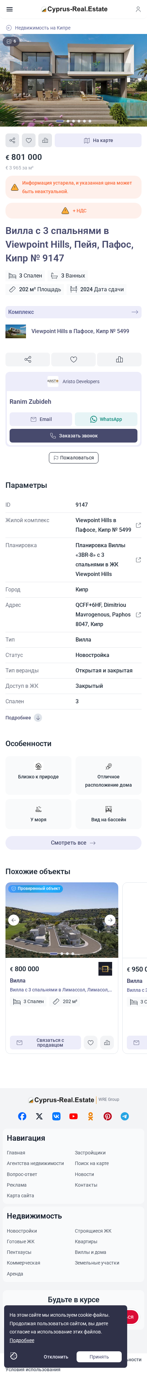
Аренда (15, 1274)
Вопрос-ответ (22, 1174)
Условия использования (33, 1369)
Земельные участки (97, 1263)
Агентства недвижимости (35, 1163)
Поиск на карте (92, 1163)
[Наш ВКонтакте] (56, 1116)
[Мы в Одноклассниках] (90, 1116)
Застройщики (90, 1152)
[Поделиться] (12, 140)
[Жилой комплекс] (138, 525)
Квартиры (86, 1241)
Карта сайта (20, 1195)
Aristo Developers (81, 381)
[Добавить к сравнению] (45, 140)
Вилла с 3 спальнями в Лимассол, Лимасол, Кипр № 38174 (59, 990)
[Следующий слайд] (110, 920)
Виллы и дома (90, 1252)
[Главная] (74, 9)
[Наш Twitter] (39, 1116)
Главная (16, 1152)
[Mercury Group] (105, 969)
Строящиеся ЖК (93, 1231)
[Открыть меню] (9, 9)
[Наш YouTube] (73, 1116)
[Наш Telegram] (125, 1116)
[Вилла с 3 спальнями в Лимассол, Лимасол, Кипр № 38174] (61, 920)
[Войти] (138, 9)
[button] (73, 211)
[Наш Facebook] (22, 1116)
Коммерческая (23, 1263)
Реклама (17, 1185)
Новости (84, 1174)
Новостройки (22, 1231)
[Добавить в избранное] (29, 140)
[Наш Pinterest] (108, 1116)
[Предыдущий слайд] (13, 920)
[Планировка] (138, 559)
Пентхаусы (19, 1252)
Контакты (86, 1185)
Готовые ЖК (21, 1241)
